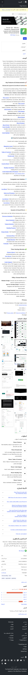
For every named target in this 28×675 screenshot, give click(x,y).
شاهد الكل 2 (3, 572)
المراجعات (23, 47)
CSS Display (21, 111)
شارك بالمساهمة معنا (8, 633)
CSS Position (7, 109)
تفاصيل (23, 43)
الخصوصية (24, 629)
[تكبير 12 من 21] (25, 414)
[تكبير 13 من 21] (25, 421)
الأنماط (11, 629)
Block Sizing (21, 117)
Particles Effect (11, 235)
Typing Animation (9, 224)
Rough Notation (11, 239)
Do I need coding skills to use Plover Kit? (17, 501)
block (10, 575)
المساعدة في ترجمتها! (6, 9)
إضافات (11, 626)
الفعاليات (11, 635)
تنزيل (25, 38)
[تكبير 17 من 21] (11, 346)
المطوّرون (24, 637)
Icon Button (5, 199)
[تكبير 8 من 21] (25, 385)
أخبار (26, 624)
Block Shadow (20, 123)
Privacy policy (10, 313)
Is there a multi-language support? (18, 529)
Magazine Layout (8, 146)
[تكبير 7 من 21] (25, 379)
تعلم (26, 633)
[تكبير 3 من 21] (25, 349)
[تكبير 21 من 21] (11, 410)
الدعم (24, 53)
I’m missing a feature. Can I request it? (18, 525)
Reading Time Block (9, 167)
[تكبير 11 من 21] (25, 403)
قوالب (12, 624)
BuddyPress (24, 651)
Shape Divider (5, 232)
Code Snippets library (20, 173)
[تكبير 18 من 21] (11, 360)
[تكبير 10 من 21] (25, 397)
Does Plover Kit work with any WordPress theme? (20, 493)
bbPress (25, 649)
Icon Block (4, 189)
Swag (11, 640)
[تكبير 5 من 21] (25, 364)
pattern (3, 578)
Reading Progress (11, 228)
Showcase (10, 622)
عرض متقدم (24, 582)
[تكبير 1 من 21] (25, 322)
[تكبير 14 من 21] (11, 322)
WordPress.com (22, 644)
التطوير (23, 50)
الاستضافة (24, 626)
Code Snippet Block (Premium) (10, 171)
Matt (25, 646)
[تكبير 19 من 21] (11, 392)
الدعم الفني (24, 635)
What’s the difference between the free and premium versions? (19, 506)
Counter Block (5, 163)
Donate (10, 637)
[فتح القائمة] (2, 2)
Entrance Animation (7, 216)
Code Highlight (6, 133)
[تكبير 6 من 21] (25, 370)
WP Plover (12, 35)
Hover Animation (10, 220)
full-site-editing (5, 575)
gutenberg (14, 578)
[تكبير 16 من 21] (11, 337)
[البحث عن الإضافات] (13, 14)
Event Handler (6, 127)
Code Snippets (8, 262)
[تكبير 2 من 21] (25, 341)
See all (2, 604)
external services (23, 305)
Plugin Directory (23, 5)
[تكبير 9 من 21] (25, 390)
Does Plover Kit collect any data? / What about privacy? (20, 521)
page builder (8, 578)
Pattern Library (11, 252)
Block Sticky (6, 125)
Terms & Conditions (20, 313)
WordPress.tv (23, 640)
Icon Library (7, 203)
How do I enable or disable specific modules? (21, 516)
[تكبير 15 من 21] (11, 329)
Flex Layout (6, 97)
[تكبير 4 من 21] (25, 356)
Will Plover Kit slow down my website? (17, 497)
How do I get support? (21, 533)
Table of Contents (6, 152)
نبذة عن (25, 622)
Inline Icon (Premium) (9, 193)
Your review (24, 604)
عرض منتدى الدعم (22, 614)
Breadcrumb (11, 156)
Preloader (6, 243)
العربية (22, 657)
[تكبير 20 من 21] (11, 401)
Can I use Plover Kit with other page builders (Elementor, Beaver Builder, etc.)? (17, 511)
